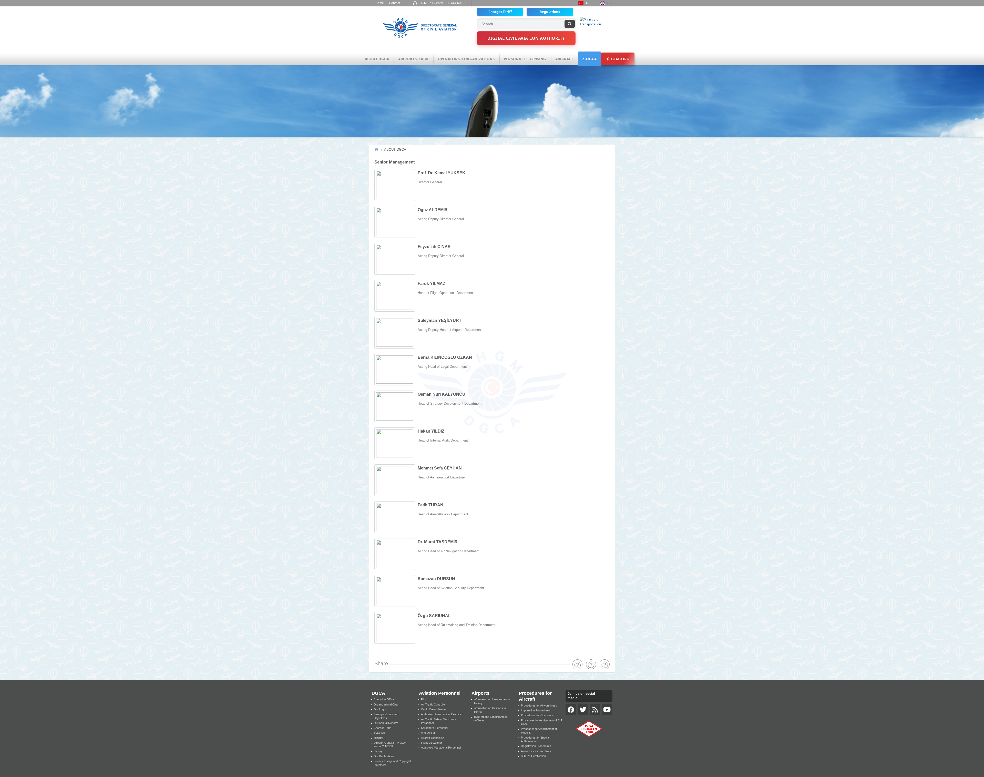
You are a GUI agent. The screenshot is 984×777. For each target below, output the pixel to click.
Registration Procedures (536, 746)
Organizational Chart (386, 704)
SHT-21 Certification (533, 756)
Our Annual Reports (386, 722)
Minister (378, 737)
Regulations (550, 11)
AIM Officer (428, 732)
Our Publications (384, 756)
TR (588, 3)
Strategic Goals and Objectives (386, 716)
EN (609, 3)
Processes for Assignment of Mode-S (539, 730)
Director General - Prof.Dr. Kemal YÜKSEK (390, 744)
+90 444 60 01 (455, 3)
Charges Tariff (500, 11)
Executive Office (384, 699)
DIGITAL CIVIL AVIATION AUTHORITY (526, 38)
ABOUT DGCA (377, 59)
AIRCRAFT (564, 59)
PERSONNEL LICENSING (525, 59)
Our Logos (380, 709)
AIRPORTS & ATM (413, 59)
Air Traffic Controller (433, 704)
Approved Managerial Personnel (441, 747)
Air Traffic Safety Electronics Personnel (438, 721)
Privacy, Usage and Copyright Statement (392, 763)
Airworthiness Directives (536, 751)
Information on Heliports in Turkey (490, 710)
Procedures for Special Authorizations (535, 739)
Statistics (379, 732)
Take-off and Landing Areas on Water (491, 718)
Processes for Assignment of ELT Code (541, 722)
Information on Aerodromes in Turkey (492, 701)
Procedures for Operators (537, 715)
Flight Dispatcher (431, 742)
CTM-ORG (619, 59)
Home (379, 3)
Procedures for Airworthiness (539, 705)
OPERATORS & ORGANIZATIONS (466, 59)
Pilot (423, 699)
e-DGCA (589, 59)
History (378, 751)
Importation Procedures (535, 710)
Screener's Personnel (434, 727)
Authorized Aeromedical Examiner (442, 714)
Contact (394, 3)
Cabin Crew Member (434, 709)
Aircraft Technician (432, 737)
